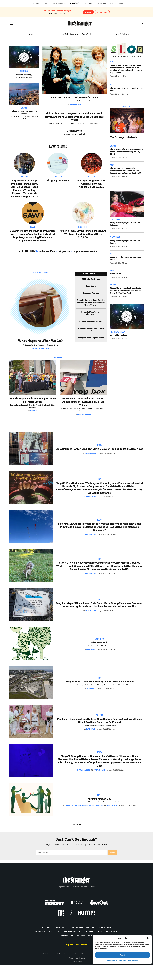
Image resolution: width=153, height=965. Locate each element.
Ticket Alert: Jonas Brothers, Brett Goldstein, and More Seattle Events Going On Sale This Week (125, 290)
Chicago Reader (88, 3)
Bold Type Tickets (116, 3)
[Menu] (11, 23)
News (30, 34)
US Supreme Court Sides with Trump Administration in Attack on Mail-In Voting (83, 401)
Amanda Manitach (96, 805)
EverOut (46, 3)
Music (112, 165)
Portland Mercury (59, 3)
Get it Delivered (86, 931)
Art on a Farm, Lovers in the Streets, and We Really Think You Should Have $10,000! (83, 234)
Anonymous (90, 649)
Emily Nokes (112, 805)
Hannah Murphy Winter (42, 349)
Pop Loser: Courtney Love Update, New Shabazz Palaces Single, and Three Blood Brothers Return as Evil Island (99, 720)
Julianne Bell (75, 104)
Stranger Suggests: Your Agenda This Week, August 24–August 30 (91, 183)
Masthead (46, 927)
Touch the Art (83, 227)
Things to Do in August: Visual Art (91, 329)
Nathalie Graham (84, 414)
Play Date (64, 251)
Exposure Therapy (91, 293)
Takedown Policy (84, 935)
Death (99, 795)
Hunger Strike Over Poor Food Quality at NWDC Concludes (99, 681)
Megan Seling (90, 453)
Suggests (91, 177)
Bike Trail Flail (99, 642)
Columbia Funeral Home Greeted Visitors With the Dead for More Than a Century (91, 302)
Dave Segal (90, 729)
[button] (148, 938)
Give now (88, 12)
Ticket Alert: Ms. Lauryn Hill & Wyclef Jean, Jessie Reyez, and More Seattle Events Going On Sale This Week (74, 116)
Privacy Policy (122, 960)
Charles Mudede (83, 770)
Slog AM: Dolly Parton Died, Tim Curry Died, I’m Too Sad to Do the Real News (99, 448)
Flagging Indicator (58, 180)
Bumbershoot (115, 220)
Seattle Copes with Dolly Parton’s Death (74, 97)
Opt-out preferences (112, 960)
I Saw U (32, 227)
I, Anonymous (74, 130)
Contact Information (132, 960)
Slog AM (99, 445)
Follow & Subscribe (43, 931)
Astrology (24, 71)
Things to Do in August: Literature (91, 313)
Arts (111, 85)
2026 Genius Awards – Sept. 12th (76, 34)
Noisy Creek (74, 3)
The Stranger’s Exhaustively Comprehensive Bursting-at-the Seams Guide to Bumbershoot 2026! (126, 170)
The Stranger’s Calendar (124, 137)
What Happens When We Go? (40, 341)
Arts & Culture (122, 34)
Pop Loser (24, 177)
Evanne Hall (70, 805)
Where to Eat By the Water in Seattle (24, 112)
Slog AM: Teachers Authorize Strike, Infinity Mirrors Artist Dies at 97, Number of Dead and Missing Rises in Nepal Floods (126, 69)
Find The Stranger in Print (98, 927)
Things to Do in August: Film (91, 321)
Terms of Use (67, 935)
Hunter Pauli (91, 497)
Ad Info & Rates (61, 927)
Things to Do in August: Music (91, 338)
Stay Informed (102, 12)
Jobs (99, 931)
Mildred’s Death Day (91, 279)
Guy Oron (33, 411)
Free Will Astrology (24, 74)
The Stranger (35, 3)
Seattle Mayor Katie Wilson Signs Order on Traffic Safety (33, 400)
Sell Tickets (77, 927)
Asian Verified (47, 251)
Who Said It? (115, 274)
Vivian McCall (91, 534)
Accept (122, 955)
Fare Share (91, 286)
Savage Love (102, 3)
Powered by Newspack (77, 958)
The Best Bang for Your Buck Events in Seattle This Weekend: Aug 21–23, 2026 (126, 151)
